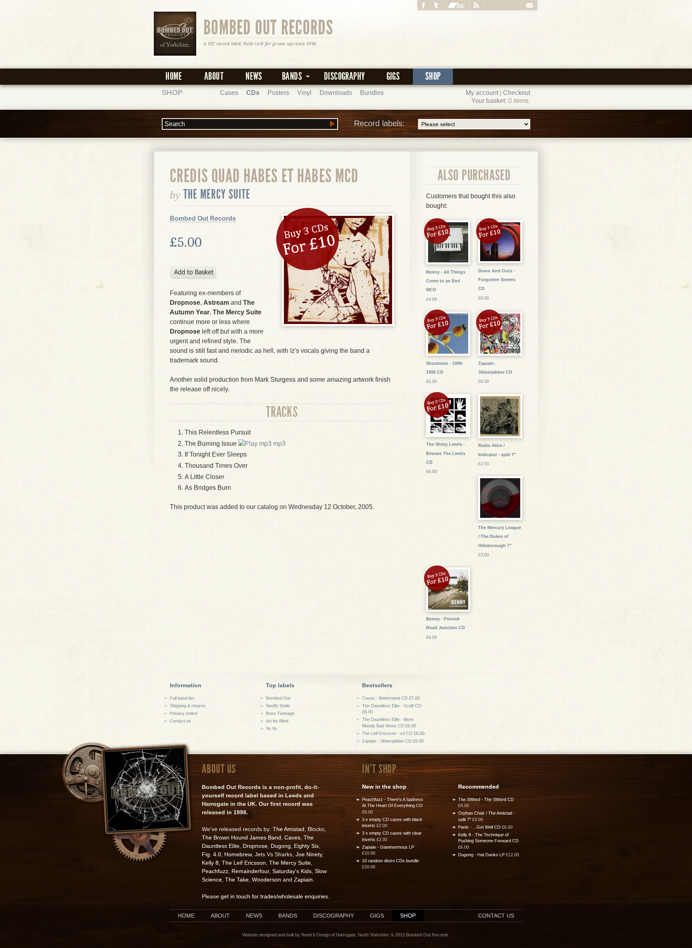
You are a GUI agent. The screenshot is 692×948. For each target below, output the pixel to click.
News (253, 76)
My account (482, 92)
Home (173, 76)
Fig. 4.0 (211, 854)
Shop (433, 76)
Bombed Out (278, 698)
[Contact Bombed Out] (529, 5)
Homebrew (237, 854)
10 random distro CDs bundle (390, 860)
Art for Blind (277, 721)
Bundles (372, 92)
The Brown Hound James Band (241, 837)
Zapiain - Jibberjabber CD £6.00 (393, 741)
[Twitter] (436, 5)
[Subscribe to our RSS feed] (476, 5)
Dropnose (255, 846)
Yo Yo (271, 728)
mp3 (279, 443)
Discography (344, 76)
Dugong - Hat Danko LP (481, 854)
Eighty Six (306, 846)
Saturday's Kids (292, 871)
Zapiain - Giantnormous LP (388, 847)
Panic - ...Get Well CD (479, 827)
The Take (237, 879)
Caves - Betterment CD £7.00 (391, 698)
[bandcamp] (456, 5)
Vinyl (304, 92)
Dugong (281, 846)
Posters (278, 92)
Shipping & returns (187, 705)
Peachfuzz (215, 871)
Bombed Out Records (268, 27)
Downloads (336, 92)
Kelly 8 (210, 862)
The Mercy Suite (216, 194)
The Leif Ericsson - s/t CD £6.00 (393, 733)
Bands (287, 915)
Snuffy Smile (278, 705)
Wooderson (266, 879)
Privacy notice (183, 713)
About (213, 76)
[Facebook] (423, 5)
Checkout (516, 92)
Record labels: (379, 123)
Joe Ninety (309, 854)
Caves (292, 837)
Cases (229, 92)
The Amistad (288, 829)
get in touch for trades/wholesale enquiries (274, 896)
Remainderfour (250, 871)
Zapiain (303, 879)
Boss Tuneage (280, 713)
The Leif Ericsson (244, 862)
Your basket (488, 100)
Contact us (180, 721)
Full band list (182, 698)
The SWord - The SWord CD (486, 799)
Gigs (393, 76)
